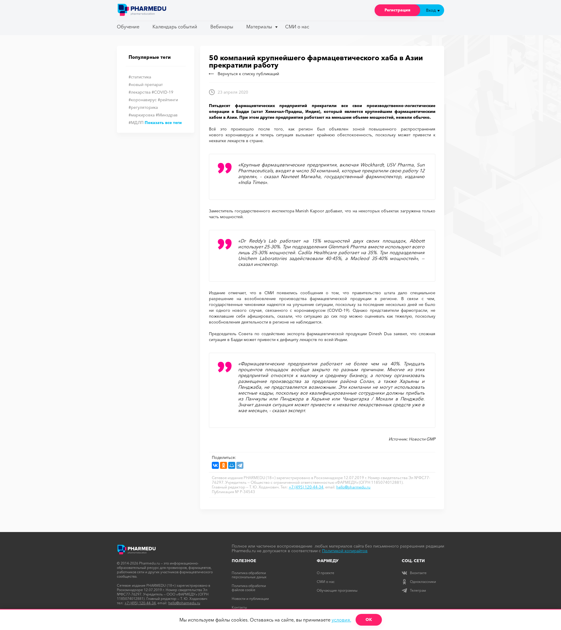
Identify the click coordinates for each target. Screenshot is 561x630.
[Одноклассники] (223, 465)
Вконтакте (418, 573)
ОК (369, 619)
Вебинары (221, 26)
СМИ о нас (297, 26)
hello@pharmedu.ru (353, 487)
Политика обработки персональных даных (249, 575)
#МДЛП (136, 122)
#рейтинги (168, 99)
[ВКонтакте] (215, 465)
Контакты (239, 607)
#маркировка (142, 115)
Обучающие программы (337, 590)
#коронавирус (143, 99)
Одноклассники (423, 581)
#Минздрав (167, 115)
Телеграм (418, 590)
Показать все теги (163, 122)
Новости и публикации (250, 598)
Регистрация (397, 10)
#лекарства (139, 92)
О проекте (325, 573)
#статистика (140, 77)
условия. (341, 620)
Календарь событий (175, 26)
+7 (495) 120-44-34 (306, 487)
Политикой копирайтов (345, 550)
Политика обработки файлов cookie (249, 587)
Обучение (128, 26)
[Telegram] (239, 465)
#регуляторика (143, 107)
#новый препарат (146, 84)
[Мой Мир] (231, 465)
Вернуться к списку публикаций (248, 73)
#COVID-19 (162, 92)
